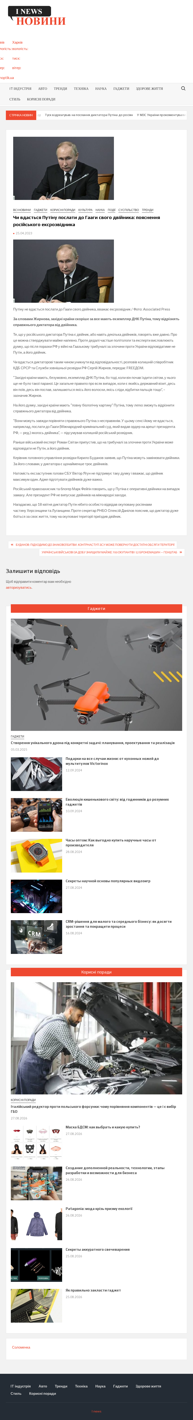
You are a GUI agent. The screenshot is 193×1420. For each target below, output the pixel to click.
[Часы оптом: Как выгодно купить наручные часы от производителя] (36, 855)
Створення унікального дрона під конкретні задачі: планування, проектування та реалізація (93, 743)
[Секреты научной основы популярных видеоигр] (36, 896)
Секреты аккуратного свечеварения (98, 1249)
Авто (42, 89)
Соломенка (21, 1347)
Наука (101, 89)
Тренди (60, 89)
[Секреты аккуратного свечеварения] (36, 1264)
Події (111, 210)
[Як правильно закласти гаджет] (36, 1305)
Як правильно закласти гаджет (93, 1290)
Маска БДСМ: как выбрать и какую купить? (103, 1127)
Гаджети (121, 89)
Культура (85, 210)
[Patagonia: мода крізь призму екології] (36, 1223)
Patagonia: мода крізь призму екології (99, 1209)
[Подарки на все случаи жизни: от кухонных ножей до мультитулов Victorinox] (36, 773)
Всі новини (22, 210)
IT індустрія (20, 89)
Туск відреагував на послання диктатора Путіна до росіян (74, 115)
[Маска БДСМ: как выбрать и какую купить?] (36, 1142)
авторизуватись (19, 587)
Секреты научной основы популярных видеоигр (108, 881)
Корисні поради (41, 99)
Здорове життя (149, 89)
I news (96, 1411)
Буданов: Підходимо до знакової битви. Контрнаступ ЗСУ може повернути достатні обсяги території (95, 544)
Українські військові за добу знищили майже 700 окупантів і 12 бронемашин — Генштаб (109, 552)
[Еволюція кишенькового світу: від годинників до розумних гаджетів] (36, 814)
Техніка (81, 89)
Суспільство (128, 210)
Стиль (14, 99)
